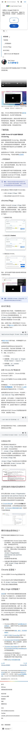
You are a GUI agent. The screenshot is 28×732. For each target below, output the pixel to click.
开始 (14, 26)
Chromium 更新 (5, 696)
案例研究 (3, 699)
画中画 (24, 113)
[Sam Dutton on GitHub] (11, 63)
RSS (2, 718)
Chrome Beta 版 (7, 503)
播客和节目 (4, 704)
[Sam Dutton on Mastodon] (13, 63)
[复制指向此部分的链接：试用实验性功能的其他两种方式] (4, 489)
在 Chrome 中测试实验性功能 (13, 508)
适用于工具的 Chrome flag (11, 635)
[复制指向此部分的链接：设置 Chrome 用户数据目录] (21, 370)
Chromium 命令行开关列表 (11, 640)
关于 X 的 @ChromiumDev (7, 710)
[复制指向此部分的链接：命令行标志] (12, 306)
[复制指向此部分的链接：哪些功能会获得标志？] (21, 531)
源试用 (3, 594)
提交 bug (3, 687)
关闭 (14, 20)
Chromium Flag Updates (11, 646)
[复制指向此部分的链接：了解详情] (10, 620)
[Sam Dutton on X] (9, 63)
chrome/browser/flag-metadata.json (16, 648)
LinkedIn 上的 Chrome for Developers (10, 715)
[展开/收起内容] (9, 37)
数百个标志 (5, 340)
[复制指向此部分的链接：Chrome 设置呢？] (17, 570)
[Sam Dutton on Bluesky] (15, 63)
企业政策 (21, 154)
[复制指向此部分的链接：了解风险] (10, 130)
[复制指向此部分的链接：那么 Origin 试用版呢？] (21, 589)
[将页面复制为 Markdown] (4, 31)
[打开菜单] (2, 2)
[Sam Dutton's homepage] (17, 63)
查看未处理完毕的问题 (6, 689)
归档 (2, 701)
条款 (2, 724)
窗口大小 (11, 325)
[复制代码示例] (25, 332)
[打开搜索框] (18, 2)
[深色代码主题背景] (23, 332)
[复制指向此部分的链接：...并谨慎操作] (11, 159)
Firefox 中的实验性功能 (13, 660)
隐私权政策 (7, 724)
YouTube (3, 713)
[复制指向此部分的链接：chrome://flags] (14, 201)
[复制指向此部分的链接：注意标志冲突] (12, 441)
